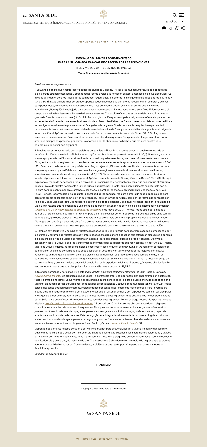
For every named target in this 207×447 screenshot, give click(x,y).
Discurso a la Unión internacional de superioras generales (68, 209)
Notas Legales (89, 439)
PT (120, 41)
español (173, 22)
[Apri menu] (181, 15)
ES (98, 41)
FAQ (77, 439)
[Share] (183, 28)
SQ (127, 41)
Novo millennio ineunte (47, 275)
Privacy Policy (121, 439)
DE (86, 41)
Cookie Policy (105, 439)
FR (104, 41)
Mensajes (46, 22)
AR (80, 41)
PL (115, 41)
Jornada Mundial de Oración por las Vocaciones (90, 22)
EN (92, 41)
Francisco (31, 22)
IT (110, 41)
